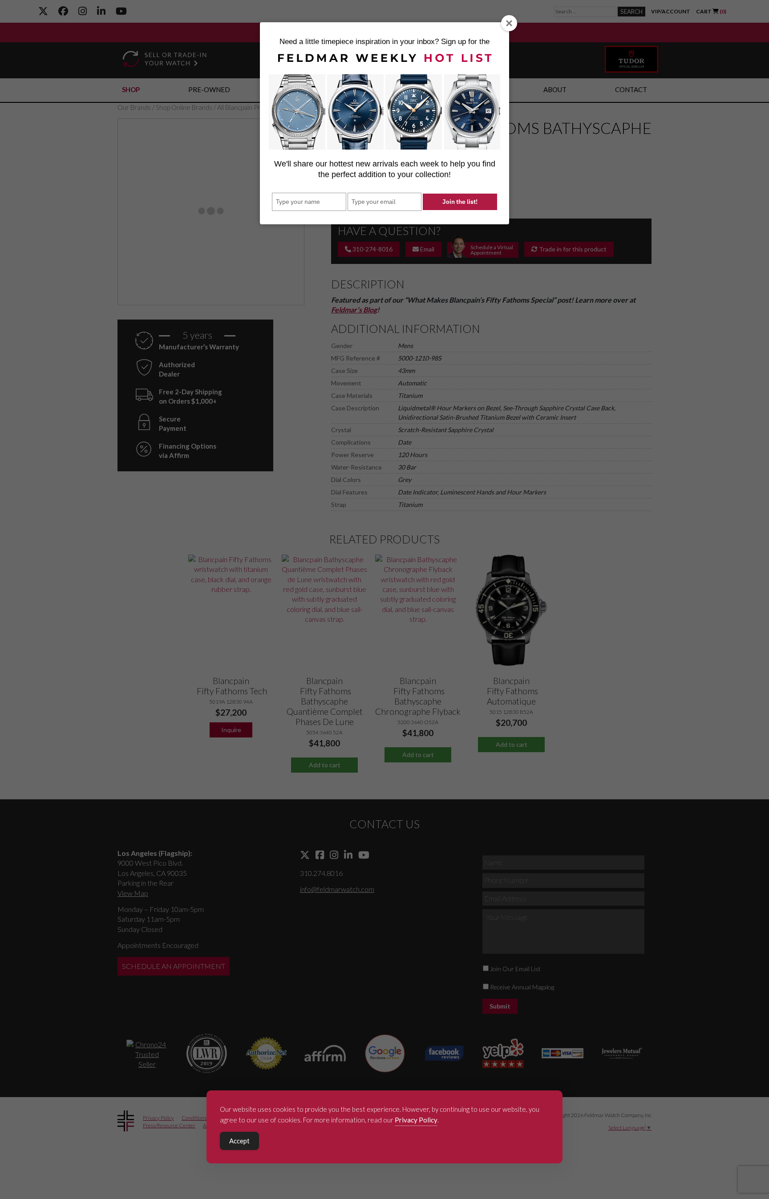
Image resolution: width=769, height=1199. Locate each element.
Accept (239, 1141)
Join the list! (460, 202)
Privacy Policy (416, 1120)
